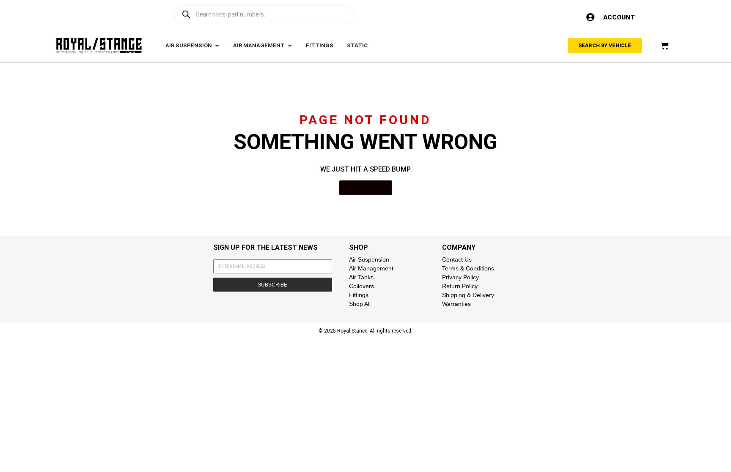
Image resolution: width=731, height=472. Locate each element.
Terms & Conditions (468, 268)
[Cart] (664, 45)
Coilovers (361, 286)
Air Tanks (361, 277)
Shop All (360, 303)
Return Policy (460, 286)
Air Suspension (369, 259)
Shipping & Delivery (468, 295)
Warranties (456, 303)
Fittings (358, 295)
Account (619, 17)
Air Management (371, 268)
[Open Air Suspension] (217, 45)
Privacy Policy (460, 277)
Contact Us (457, 259)
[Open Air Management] (289, 45)
